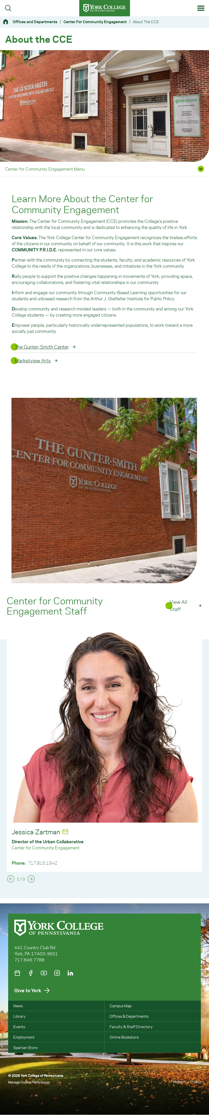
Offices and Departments (35, 21)
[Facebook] (31, 973)
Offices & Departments (129, 1016)
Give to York (27, 990)
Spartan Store (25, 1047)
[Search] (8, 8)
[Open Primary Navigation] (201, 8)
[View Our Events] (17, 973)
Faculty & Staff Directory (131, 1026)
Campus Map (121, 1005)
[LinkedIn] (70, 973)
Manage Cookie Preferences (29, 1082)
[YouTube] (44, 973)
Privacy (195, 1081)
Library (19, 1016)
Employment (24, 1037)
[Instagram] (57, 973)
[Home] (8, 21)
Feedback (178, 1081)
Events (19, 1026)
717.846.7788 (29, 959)
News (18, 1005)
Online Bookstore (124, 1037)
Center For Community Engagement (95, 21)
